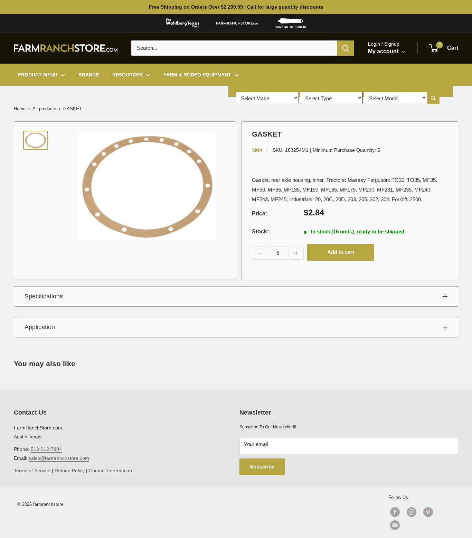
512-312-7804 (46, 449)
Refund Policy (70, 470)
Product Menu (37, 74)
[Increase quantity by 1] (296, 253)
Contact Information (110, 470)
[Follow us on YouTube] (420, 525)
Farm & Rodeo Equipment (197, 74)
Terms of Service (32, 470)
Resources (127, 74)
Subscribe (262, 467)
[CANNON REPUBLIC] (290, 23)
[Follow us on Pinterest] (428, 512)
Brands (88, 74)
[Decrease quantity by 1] (259, 253)
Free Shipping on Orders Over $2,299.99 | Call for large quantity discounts (236, 7)
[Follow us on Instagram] (411, 512)
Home (20, 108)
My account (384, 51)
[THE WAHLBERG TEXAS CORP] (182, 23)
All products (44, 108)
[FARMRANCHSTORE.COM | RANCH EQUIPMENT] (237, 23)
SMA (257, 150)
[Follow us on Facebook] (395, 512)
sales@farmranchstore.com (59, 458)
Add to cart (340, 252)
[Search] (345, 48)
